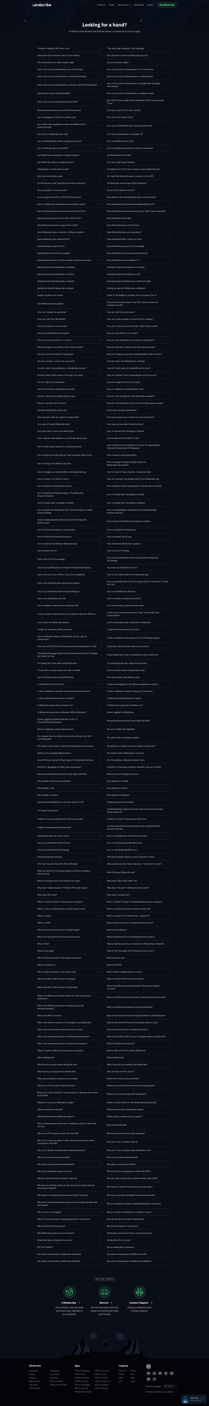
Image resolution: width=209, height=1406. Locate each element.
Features (101, 5)
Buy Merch (54, 1374)
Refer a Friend (56, 1381)
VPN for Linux (101, 1374)
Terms (121, 1374)
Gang (132, 1381)
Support (32, 1378)
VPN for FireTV (101, 1378)
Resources (123, 5)
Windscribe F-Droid (83, 1392)
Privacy (133, 1371)
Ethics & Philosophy (58, 1385)
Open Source (34, 1381)
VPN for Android (102, 1371)
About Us (123, 1371)
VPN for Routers (102, 1388)
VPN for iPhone (81, 1388)
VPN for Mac (80, 1374)
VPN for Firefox (81, 1381)
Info (120, 1381)
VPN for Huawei (102, 1385)
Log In (150, 5)
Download (139, 5)
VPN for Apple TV (102, 1381)
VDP (132, 1374)
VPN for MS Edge (82, 1385)
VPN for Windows (82, 1371)
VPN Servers (34, 1388)
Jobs (121, 1378)
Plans (111, 5)
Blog (132, 1378)
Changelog (54, 1371)
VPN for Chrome (82, 1378)
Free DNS (33, 1385)
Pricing (32, 1374)
